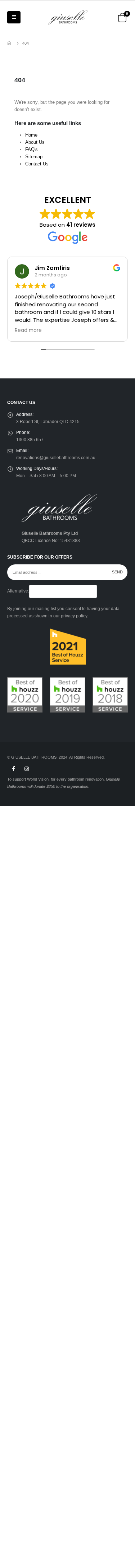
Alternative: (18, 591)
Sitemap (33, 156)
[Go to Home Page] (9, 43)
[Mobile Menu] (14, 17)
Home (31, 135)
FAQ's (31, 149)
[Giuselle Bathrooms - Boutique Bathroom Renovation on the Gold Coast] (67, 17)
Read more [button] (28, 330)
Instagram (26, 768)
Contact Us (37, 164)
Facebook (13, 768)
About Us (35, 142)
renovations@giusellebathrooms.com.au (55, 457)
